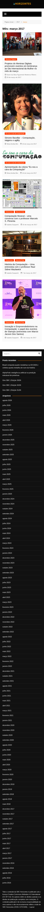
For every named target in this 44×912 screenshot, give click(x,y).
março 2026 (6, 425)
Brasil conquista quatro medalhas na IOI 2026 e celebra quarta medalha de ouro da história (20, 366)
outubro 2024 (7, 509)
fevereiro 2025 (7, 489)
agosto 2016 (7, 873)
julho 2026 (6, 405)
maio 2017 (6, 843)
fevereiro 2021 (7, 715)
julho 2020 (6, 750)
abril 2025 (6, 479)
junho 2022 (6, 646)
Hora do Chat (20, 212)
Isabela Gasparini (13, 224)
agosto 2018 (7, 799)
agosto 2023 (7, 578)
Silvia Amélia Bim (12, 144)
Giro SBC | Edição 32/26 (11, 385)
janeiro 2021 (7, 720)
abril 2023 (6, 597)
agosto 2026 (7, 400)
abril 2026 (6, 420)
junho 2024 (6, 528)
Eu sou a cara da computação (15, 133)
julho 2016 (6, 878)
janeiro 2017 (7, 858)
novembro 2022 (8, 622)
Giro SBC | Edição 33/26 (11, 380)
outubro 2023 (7, 568)
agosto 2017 (7, 829)
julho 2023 (6, 582)
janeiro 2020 (7, 779)
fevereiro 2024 (7, 548)
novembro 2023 (8, 563)
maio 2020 (6, 760)
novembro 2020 (8, 730)
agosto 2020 (7, 745)
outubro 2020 (7, 735)
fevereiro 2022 (7, 661)
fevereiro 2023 (7, 607)
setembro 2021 (8, 681)
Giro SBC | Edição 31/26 (11, 390)
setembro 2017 (8, 824)
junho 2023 (6, 587)
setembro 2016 (8, 868)
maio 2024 (6, 533)
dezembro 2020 (8, 725)
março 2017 (6, 853)
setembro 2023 (8, 573)
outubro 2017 (7, 819)
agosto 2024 (7, 518)
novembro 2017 (8, 814)
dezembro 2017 (8, 809)
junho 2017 (6, 838)
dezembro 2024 (8, 499)
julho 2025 (6, 464)
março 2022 (6, 656)
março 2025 (6, 484)
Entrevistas (9, 212)
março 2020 (6, 770)
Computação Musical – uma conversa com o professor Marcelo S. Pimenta (21, 218)
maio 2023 (6, 592)
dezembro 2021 (8, 671)
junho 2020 (6, 755)
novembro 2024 (8, 504)
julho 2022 (6, 641)
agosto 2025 (7, 459)
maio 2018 (6, 804)
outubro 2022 (7, 627)
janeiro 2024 (7, 553)
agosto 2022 (7, 637)
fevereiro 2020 (7, 774)
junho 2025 (6, 469)
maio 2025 (6, 474)
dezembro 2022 (8, 617)
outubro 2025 (7, 450)
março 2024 (6, 543)
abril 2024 (6, 538)
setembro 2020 (8, 740)
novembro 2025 (8, 445)
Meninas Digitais (11, 59)
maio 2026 (6, 415)
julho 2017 (6, 833)
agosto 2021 (7, 686)
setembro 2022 (8, 632)
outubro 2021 (7, 676)
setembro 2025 (8, 454)
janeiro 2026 (7, 435)
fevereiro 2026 (7, 430)
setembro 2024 (8, 514)
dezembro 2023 (8, 558)
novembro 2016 (8, 863)
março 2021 (6, 710)
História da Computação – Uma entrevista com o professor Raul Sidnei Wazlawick (20, 267)
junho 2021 (6, 696)
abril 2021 (6, 706)
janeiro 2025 (7, 494)
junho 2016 (6, 883)
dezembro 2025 (8, 440)
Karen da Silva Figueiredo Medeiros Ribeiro (21, 75)
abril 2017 (6, 848)
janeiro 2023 (7, 612)
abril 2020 (6, 765)
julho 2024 (6, 523)
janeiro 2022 (7, 666)
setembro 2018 (8, 794)
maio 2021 (6, 701)
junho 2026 (6, 410)
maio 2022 (6, 651)
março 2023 (6, 602)
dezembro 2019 (8, 784)
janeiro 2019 (7, 789)
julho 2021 (6, 691)
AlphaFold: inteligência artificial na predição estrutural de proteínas (19, 374)
